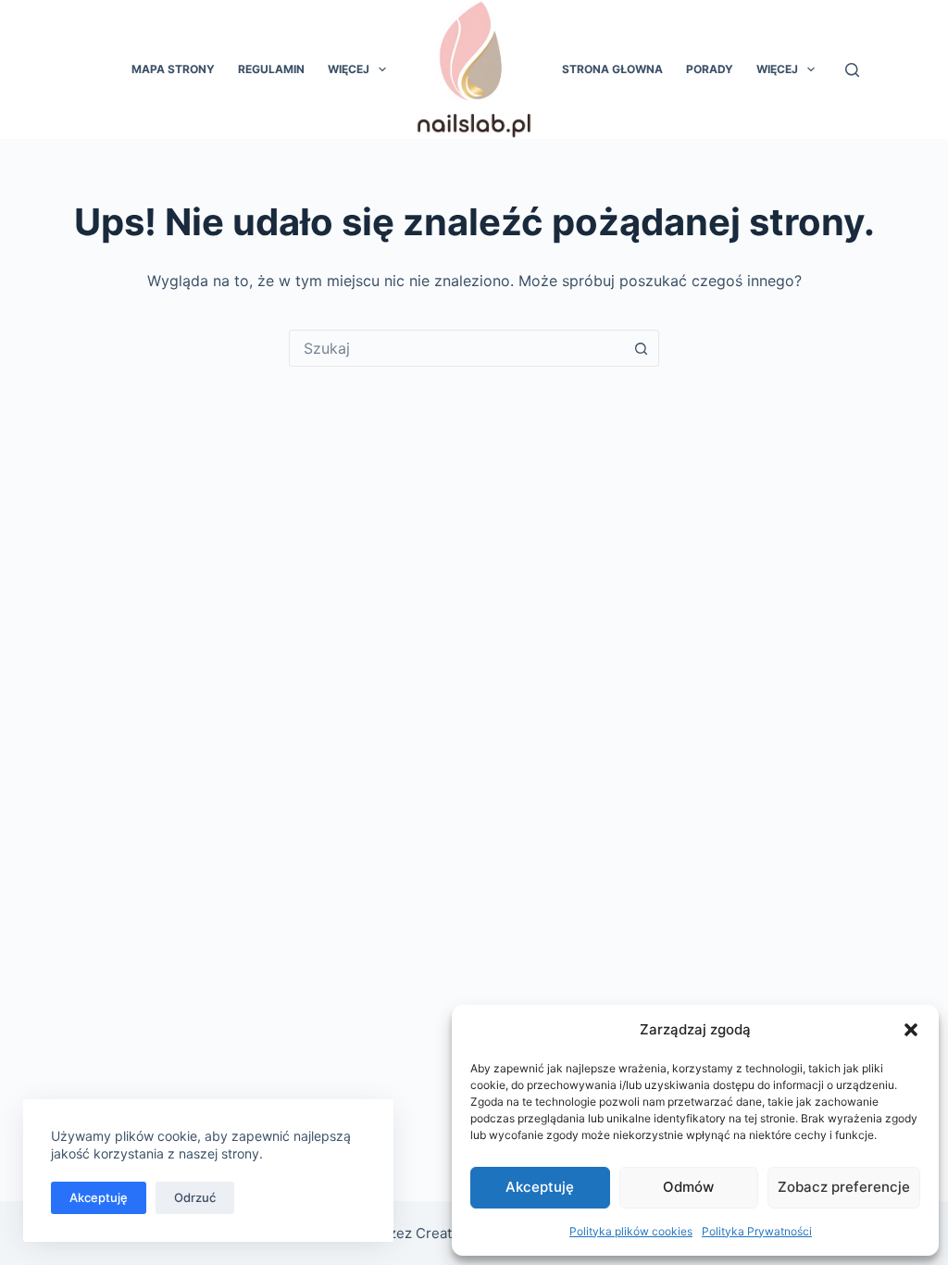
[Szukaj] (852, 70)
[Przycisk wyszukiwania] (640, 348)
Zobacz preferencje (844, 1187)
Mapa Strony (173, 69)
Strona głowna (612, 69)
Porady (709, 69)
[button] (911, 1030)
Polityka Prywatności (757, 1231)
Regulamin (271, 69)
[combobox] (456, 348)
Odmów (688, 1187)
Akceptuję (539, 1187)
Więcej (348, 69)
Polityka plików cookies (630, 1231)
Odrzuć (195, 1197)
